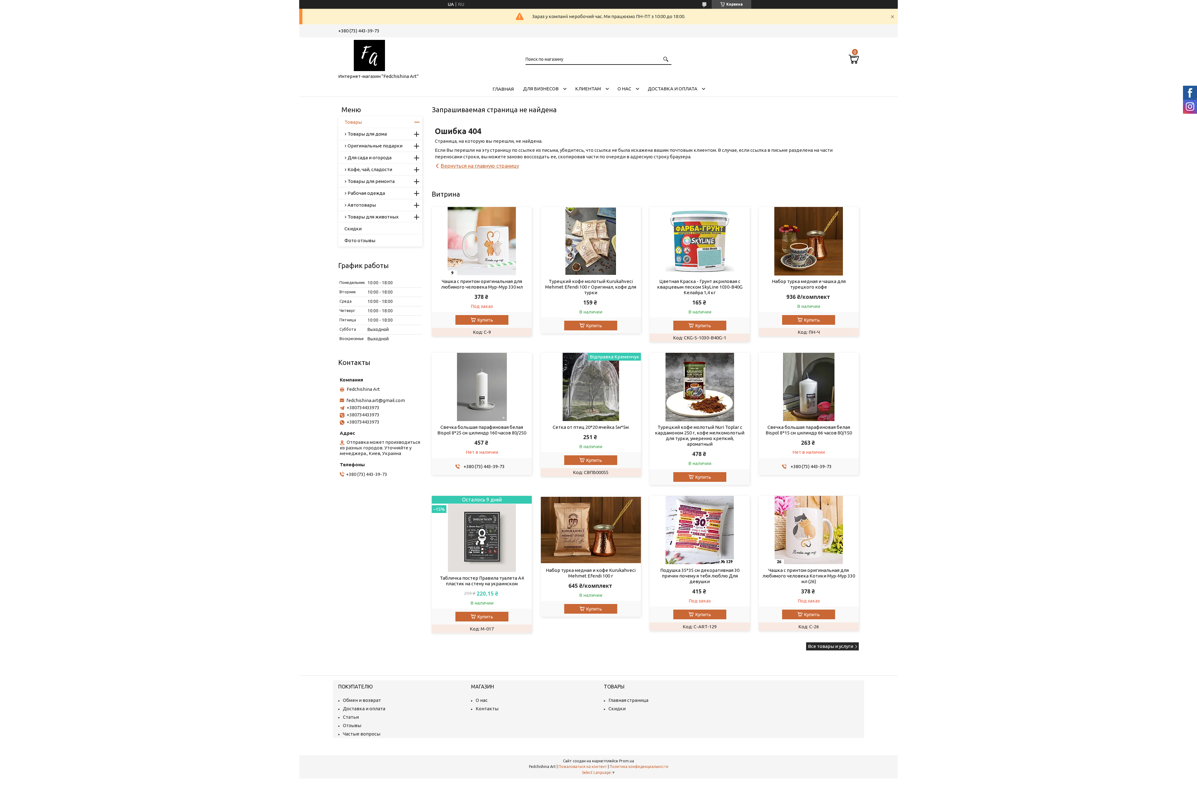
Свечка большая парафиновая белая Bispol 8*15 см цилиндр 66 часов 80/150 (809, 429)
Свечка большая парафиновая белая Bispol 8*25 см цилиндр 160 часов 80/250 (481, 429)
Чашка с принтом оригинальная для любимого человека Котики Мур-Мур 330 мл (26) (808, 576)
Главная (503, 89)
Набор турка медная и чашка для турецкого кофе (809, 284)
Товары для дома (367, 134)
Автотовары (362, 205)
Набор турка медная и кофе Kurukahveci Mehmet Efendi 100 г (591, 573)
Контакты (487, 708)
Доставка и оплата (672, 88)
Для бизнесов (541, 88)
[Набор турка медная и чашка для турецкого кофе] (809, 241)
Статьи (351, 717)
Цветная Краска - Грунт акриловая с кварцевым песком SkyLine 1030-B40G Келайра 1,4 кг (700, 287)
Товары (353, 122)
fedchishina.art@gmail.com (375, 400)
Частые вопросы (361, 733)
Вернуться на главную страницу (480, 166)
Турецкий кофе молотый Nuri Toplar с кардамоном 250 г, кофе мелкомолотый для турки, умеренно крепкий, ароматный (699, 435)
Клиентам (588, 88)
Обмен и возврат (362, 700)
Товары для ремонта (371, 181)
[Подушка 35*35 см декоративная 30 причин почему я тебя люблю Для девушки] (700, 530)
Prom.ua (626, 761)
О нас (624, 88)
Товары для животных (373, 216)
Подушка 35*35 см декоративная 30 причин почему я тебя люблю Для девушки (699, 576)
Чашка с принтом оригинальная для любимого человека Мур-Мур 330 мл (482, 284)
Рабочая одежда (366, 193)
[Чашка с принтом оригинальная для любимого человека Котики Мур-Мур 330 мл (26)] (809, 530)
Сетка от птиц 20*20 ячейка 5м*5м (591, 427)
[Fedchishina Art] (369, 54)
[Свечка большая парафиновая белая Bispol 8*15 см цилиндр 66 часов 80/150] (809, 387)
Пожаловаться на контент (583, 766)
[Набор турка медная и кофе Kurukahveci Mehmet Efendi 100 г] (591, 530)
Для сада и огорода (370, 157)
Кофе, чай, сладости (370, 169)
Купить (485, 320)
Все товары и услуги (830, 646)
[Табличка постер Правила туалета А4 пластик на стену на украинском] (482, 534)
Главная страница (628, 700)
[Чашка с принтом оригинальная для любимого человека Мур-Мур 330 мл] (482, 241)
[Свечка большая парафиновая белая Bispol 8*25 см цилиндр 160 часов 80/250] (482, 387)
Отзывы (352, 725)
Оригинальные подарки (375, 145)
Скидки (353, 228)
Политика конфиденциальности (639, 766)
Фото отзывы (359, 240)
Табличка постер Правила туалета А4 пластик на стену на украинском (482, 580)
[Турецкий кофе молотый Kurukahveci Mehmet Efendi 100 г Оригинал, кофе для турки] (591, 241)
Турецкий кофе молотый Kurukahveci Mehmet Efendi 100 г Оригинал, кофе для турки (590, 287)
